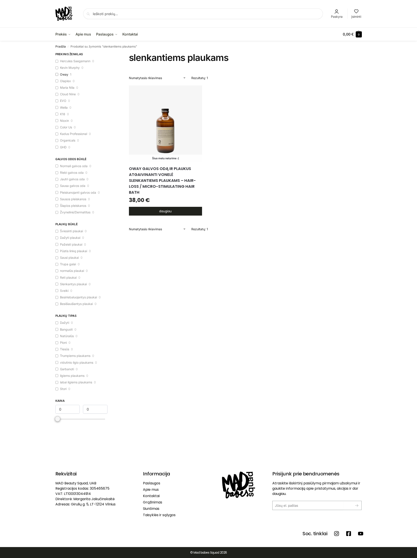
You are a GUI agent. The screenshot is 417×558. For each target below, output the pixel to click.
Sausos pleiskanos (73, 199)
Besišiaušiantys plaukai (76, 304)
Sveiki (64, 290)
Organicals (67, 140)
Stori (63, 389)
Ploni (63, 342)
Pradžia (60, 46)
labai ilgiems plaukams (76, 382)
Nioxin (64, 120)
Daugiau (165, 211)
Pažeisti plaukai (71, 244)
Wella (64, 107)
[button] (352, 34)
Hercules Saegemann (75, 61)
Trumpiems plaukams (75, 356)
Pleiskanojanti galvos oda (78, 192)
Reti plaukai (68, 277)
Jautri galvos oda (72, 179)
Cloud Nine (68, 94)
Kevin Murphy (70, 67)
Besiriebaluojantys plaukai (78, 297)
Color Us (66, 127)
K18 (62, 114)
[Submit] (353, 505)
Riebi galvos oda (72, 172)
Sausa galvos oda (72, 186)
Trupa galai (68, 264)
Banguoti (66, 329)
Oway (64, 74)
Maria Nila (67, 87)
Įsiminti (356, 16)
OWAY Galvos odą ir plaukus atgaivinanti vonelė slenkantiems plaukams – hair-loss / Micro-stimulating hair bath (162, 180)
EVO (63, 101)
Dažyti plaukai (70, 237)
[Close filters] (108, 54)
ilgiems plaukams (72, 375)
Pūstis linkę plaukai (73, 251)
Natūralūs (67, 336)
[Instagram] (336, 533)
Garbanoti (67, 369)
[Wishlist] (195, 92)
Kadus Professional (73, 134)
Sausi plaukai (69, 257)
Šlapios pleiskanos (73, 205)
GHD (63, 147)
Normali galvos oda (74, 166)
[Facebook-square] (348, 533)
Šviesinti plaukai (71, 231)
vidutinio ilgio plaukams (76, 362)
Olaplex (65, 81)
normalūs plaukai (72, 271)
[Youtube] (360, 533)
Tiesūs (64, 349)
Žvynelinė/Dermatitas (75, 212)
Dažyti (64, 322)
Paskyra (337, 16)
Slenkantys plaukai (73, 284)
